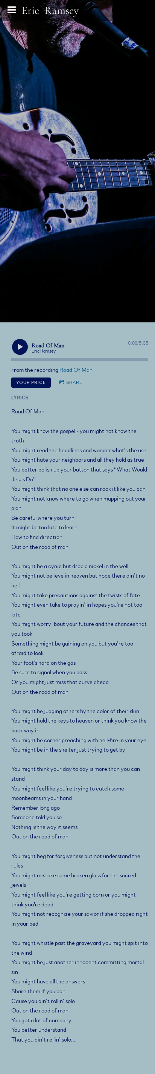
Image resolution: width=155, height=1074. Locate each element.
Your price (31, 382)
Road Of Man (76, 370)
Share (74, 382)
